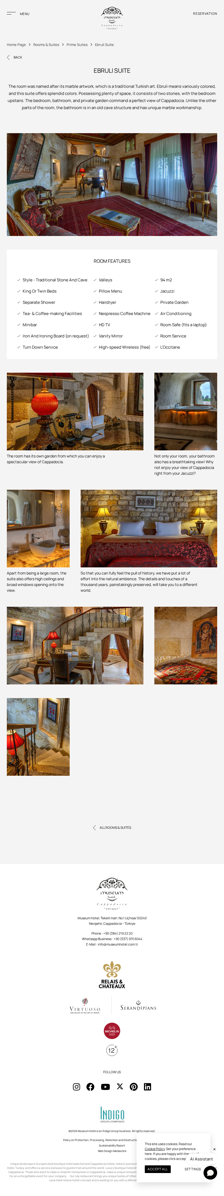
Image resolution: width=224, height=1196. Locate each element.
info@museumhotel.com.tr (118, 944)
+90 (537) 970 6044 (128, 939)
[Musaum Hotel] (112, 19)
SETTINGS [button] (193, 1169)
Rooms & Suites (46, 44)
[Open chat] (210, 1173)
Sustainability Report (112, 1145)
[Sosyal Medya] (76, 1086)
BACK (18, 57)
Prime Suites (77, 44)
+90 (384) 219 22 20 (117, 933)
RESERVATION (205, 13)
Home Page (16, 44)
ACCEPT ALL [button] (158, 1169)
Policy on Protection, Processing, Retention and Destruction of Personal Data (112, 1140)
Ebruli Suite (104, 44)
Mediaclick (119, 1151)
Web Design (105, 1151)
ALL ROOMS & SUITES (115, 827)
